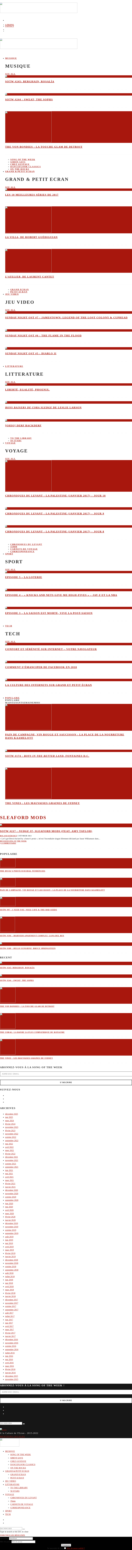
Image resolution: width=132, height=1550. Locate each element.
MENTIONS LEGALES (12, 1436)
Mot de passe (5, 1542)
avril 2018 (9, 1286)
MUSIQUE (11, 58)
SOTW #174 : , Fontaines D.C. (47, 755)
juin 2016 (9, 1356)
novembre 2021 (11, 1160)
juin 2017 (9, 1320)
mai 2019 (9, 1243)
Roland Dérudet (8, 836)
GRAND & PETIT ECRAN (20, 171)
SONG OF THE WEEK (22, 159)
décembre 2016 (11, 1339)
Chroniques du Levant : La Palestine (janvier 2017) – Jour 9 (54, 513)
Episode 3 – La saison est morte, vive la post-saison (49, 613)
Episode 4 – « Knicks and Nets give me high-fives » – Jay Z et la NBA (61, 595)
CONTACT (9, 26)
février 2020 (10, 1217)
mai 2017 (9, 1323)
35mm (13, 547)
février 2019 (10, 1253)
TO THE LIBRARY (21, 438)
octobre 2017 (10, 1306)
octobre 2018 (10, 1266)
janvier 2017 (10, 1336)
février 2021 (10, 1183)
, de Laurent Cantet (29, 276)
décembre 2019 (11, 1223)
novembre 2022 (11, 1134)
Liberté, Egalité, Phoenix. (27, 389)
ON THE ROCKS (18, 1468)
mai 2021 (9, 1174)
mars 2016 (9, 1366)
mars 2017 (9, 1329)
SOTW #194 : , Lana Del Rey (32, 936)
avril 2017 (9, 1326)
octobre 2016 (10, 1346)
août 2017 (9, 1313)
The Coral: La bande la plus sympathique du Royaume (32, 1032)
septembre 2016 (11, 1349)
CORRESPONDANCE (22, 551)
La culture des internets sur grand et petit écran (48, 685)
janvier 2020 (10, 1220)
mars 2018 (9, 1290)
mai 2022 (9, 1144)
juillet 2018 (10, 1276)
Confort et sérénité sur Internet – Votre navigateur (51, 649)
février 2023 (10, 1130)
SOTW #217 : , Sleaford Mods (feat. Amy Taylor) (46, 831)
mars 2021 (9, 1180)
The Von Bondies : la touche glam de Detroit (43, 146)
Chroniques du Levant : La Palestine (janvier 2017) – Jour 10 (55, 495)
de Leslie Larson (43, 407)
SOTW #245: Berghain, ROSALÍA (29, 81)
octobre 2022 (10, 1137)
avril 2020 (9, 1210)
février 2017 (10, 1333)
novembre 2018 (11, 1263)
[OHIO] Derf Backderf (23, 425)
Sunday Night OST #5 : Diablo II (30, 353)
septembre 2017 (11, 1310)
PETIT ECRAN (18, 292)
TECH (8, 626)
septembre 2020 (11, 1200)
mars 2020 (9, 1213)
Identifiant (4, 1538)
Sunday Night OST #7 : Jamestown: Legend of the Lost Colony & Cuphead (66, 317)
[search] (24, 1423)
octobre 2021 (10, 1164)
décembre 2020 (11, 1190)
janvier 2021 (10, 1187)
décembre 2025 (11, 1114)
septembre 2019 (11, 1233)
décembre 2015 (11, 1376)
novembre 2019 (11, 1227)
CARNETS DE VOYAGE (24, 549)
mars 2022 (9, 1150)
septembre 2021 (11, 1167)
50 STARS (16, 441)
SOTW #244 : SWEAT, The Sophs (29, 99)
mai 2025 (9, 1117)
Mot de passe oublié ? (76, 1548)
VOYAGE (10, 443)
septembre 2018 (11, 1270)
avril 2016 (9, 1363)
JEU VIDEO (12, 294)
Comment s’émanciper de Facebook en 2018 (41, 667)
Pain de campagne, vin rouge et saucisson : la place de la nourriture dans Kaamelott (52, 890)
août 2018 (9, 1273)
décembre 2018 (11, 1260)
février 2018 (10, 1293)
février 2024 (10, 1124)
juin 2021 (9, 1170)
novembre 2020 (11, 1193)
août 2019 (9, 1237)
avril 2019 (9, 1247)
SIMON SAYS (18, 162)
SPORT (9, 554)
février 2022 (10, 1154)
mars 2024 (9, 1120)
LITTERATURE (14, 366)
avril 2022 (9, 1147)
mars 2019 (9, 1250)
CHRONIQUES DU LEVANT (26, 544)
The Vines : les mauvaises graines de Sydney (42, 803)
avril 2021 (9, 1177)
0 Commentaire (8, 843)
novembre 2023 (11, 1127)
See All (10, 74)
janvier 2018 (10, 1296)
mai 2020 (9, 1207)
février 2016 (10, 1369)
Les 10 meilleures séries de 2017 (32, 194)
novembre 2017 (11, 1303)
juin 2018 (9, 1280)
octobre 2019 (10, 1230)
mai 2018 (9, 1283)
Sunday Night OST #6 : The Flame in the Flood (43, 335)
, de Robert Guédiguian (31, 237)
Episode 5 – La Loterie (23, 577)
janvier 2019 (10, 1256)
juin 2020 (9, 1203)
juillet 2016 (10, 1353)
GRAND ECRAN (19, 289)
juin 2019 (9, 1240)
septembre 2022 (11, 1140)
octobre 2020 (10, 1197)
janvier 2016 (10, 1373)
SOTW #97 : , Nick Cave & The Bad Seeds (28, 910)
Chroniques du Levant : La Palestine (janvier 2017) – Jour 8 (54, 531)
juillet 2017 (10, 1316)
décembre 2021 (11, 1157)
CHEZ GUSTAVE (20, 164)
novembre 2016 (11, 1343)
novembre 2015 (11, 1379)
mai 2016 (9, 1359)
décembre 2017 (11, 1300)
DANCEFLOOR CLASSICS (25, 167)
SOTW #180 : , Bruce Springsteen (28, 948)
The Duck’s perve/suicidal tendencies (22, 871)
